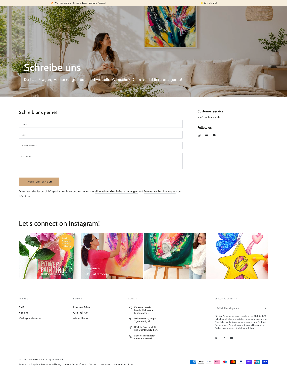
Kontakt (23, 313)
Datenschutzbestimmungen (160, 191)
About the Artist (82, 318)
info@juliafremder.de (208, 117)
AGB (67, 364)
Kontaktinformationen (123, 364)
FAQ (21, 307)
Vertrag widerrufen (30, 318)
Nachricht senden (39, 181)
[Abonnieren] (266, 308)
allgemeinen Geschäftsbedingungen (116, 191)
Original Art (80, 313)
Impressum (105, 364)
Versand (93, 364)
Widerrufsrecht (79, 364)
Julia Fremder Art (36, 359)
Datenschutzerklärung (51, 364)
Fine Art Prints (81, 307)
